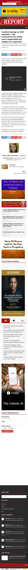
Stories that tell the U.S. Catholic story (13, 232)
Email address (5, 416)
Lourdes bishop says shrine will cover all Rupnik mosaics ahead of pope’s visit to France (13, 225)
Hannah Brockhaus (8, 228)
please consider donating (16, 119)
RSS (2, 511)
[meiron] (3, 526)
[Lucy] (3, 532)
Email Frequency (6, 426)
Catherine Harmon (17, 50)
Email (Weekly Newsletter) (8, 509)
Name (3, 421)
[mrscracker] (3, 540)
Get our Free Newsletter (14, 1)
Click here (4, 130)
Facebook (4, 504)
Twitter (3, 506)
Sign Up (20, 3)
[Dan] (3, 519)
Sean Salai (6, 219)
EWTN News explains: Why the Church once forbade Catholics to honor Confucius (13, 336)
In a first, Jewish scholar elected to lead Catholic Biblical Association (14, 210)
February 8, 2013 (6, 50)
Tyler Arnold (6, 212)
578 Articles (23, 155)
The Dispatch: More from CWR (14, 204)
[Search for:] (14, 496)
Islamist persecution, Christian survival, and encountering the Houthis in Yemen (13, 533)
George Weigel (7, 233)
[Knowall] (3, 547)
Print (24, 50)
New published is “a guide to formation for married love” (13, 217)
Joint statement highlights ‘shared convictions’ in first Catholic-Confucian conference (13, 346)
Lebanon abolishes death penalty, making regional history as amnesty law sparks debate (14, 352)
